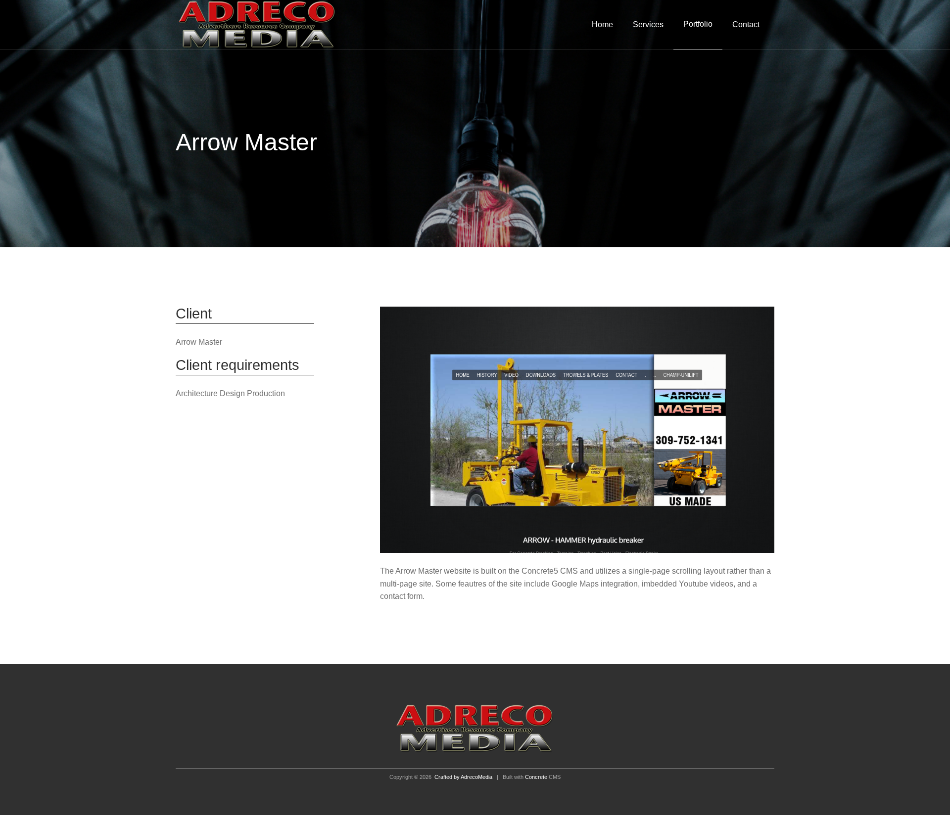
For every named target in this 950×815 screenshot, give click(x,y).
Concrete (536, 777)
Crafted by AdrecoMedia (463, 777)
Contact (746, 24)
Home (602, 24)
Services (648, 24)
